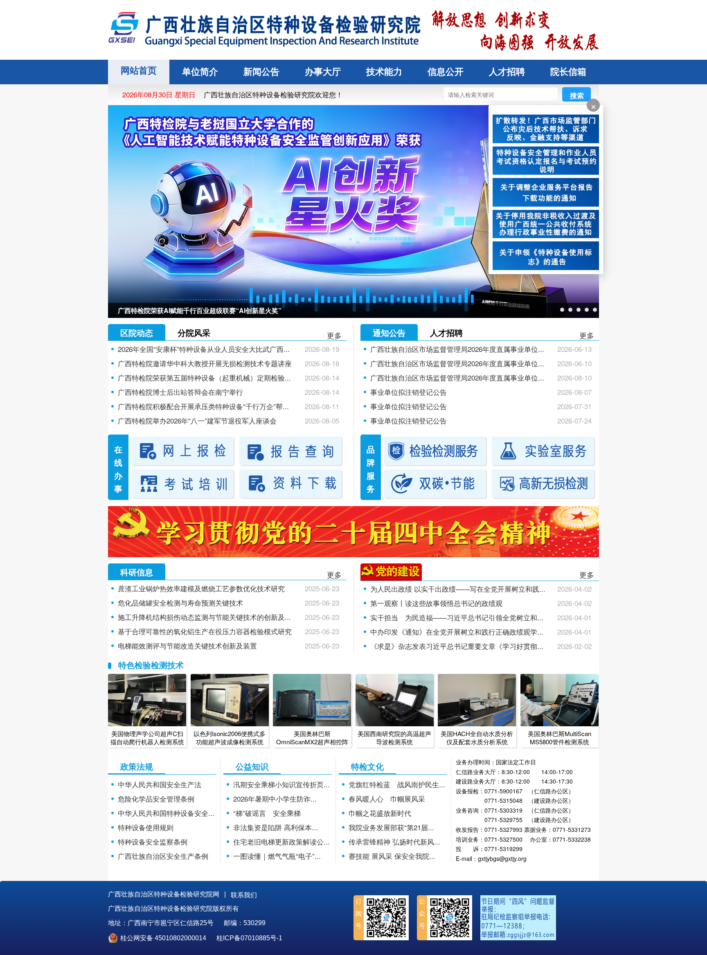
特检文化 (367, 766)
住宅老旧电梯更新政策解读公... (281, 841)
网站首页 (139, 70)
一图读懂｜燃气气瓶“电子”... (277, 856)
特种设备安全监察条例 (152, 841)
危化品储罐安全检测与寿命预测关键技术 (180, 602)
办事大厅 (323, 72)
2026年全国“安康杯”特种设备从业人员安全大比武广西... (204, 349)
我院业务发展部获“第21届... (391, 827)
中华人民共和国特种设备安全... (166, 813)
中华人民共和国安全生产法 (159, 784)
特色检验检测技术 (151, 665)
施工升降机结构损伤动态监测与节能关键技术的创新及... (204, 617)
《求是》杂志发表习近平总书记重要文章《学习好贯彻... (456, 646)
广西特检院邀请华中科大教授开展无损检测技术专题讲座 (205, 363)
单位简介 (200, 72)
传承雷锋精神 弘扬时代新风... (394, 841)
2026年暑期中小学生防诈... (275, 798)
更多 (334, 335)
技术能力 (384, 72)
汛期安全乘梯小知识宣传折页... (281, 784)
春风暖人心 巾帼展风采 (387, 798)
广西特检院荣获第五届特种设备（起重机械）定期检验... (204, 377)
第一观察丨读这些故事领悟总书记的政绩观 (436, 603)
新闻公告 (261, 72)
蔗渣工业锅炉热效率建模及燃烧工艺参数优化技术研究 (201, 588)
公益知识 (252, 766)
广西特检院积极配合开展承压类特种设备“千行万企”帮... (203, 406)
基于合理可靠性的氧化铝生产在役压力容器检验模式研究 (205, 631)
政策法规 (136, 766)
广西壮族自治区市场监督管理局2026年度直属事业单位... (457, 349)
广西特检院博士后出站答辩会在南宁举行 (180, 392)
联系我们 (244, 895)
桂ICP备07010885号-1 (249, 938)
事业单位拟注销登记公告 (408, 392)
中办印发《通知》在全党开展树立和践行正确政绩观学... (456, 631)
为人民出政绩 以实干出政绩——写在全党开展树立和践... (457, 588)
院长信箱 (568, 72)
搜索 (577, 95)
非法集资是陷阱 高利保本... (275, 827)
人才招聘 (507, 72)
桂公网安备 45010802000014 (163, 938)
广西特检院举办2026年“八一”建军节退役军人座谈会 (197, 420)
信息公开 (446, 72)
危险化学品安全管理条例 (156, 798)
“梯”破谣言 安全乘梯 (267, 813)
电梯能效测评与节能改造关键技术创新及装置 (187, 645)
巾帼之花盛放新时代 (380, 813)
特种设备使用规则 (145, 827)
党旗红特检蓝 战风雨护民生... (397, 784)
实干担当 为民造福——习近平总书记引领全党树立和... (456, 617)
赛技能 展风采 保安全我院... (392, 856)
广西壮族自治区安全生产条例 (163, 856)
